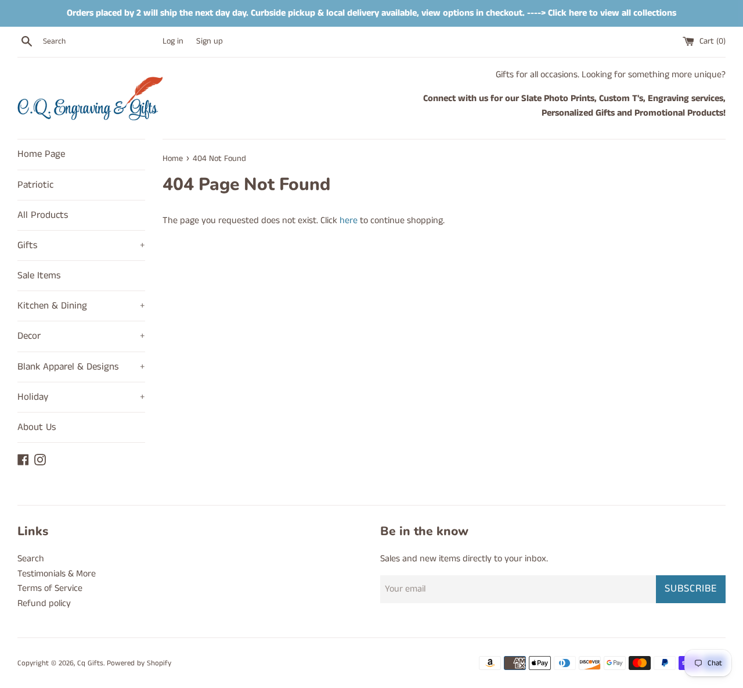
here (349, 220)
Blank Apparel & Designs (81, 367)
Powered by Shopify (139, 663)
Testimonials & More (56, 573)
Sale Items (39, 275)
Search (30, 558)
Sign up (209, 41)
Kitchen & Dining (81, 306)
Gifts (81, 245)
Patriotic (35, 185)
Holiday (81, 397)
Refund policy (44, 603)
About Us (36, 427)
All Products (42, 215)
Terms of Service (49, 588)
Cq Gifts (90, 663)
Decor (81, 336)
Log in (173, 41)
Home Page (41, 154)
